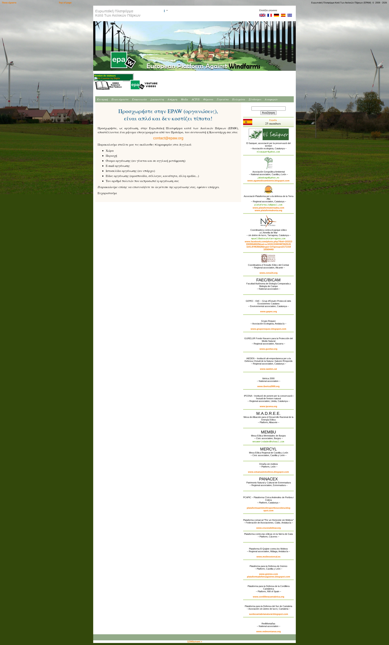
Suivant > (197, 641)
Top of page (65, 2)
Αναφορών (271, 99)
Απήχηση (172, 99)
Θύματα (208, 99)
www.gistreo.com (268, 574)
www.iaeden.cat (268, 369)
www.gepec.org (268, 311)
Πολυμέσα (238, 99)
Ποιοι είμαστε (119, 99)
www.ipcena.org (268, 406)
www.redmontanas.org (268, 631)
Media (184, 99)
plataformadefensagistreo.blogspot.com (268, 576)
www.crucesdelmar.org (268, 528)
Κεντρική (102, 99)
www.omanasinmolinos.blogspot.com (268, 472)
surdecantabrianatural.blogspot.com (268, 614)
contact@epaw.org (168, 138)
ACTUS (196, 99)
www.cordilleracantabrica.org (268, 596)
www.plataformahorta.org (268, 210)
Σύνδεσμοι (255, 99)
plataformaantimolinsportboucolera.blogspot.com (268, 509)
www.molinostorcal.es (268, 556)
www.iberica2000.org (268, 386)
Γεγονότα (223, 99)
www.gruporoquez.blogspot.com (268, 329)
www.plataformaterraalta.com (268, 208)
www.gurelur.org (268, 349)
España (273, 122)
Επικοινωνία (139, 99)
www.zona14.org (269, 273)
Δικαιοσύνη (157, 99)
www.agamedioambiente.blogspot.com (268, 180)
